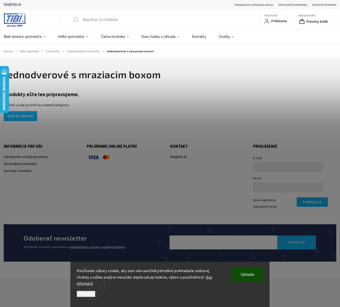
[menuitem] (28, 37)
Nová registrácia (264, 200)
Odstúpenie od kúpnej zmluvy (253, 5)
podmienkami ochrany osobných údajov (97, 247)
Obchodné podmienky (292, 5)
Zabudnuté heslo (265, 206)
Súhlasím (247, 274)
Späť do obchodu (20, 116)
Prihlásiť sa (297, 242)
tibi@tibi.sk (178, 156)
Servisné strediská (324, 5)
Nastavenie (86, 294)
